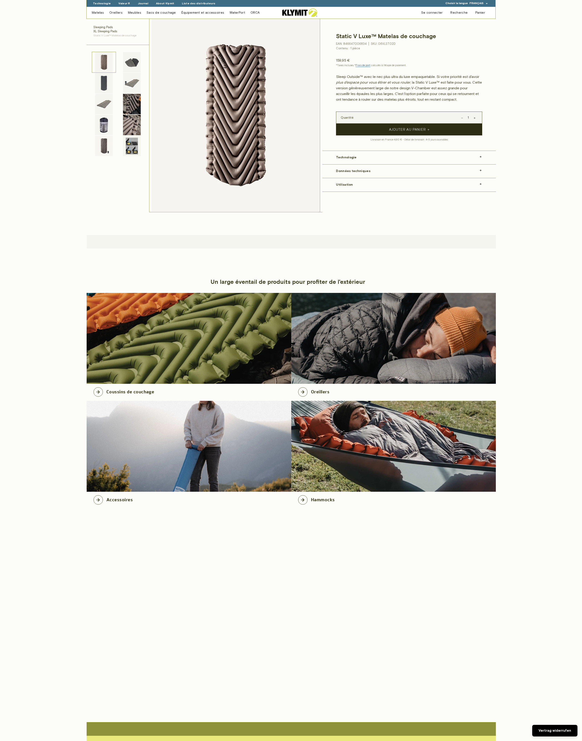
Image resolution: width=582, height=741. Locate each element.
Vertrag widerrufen (555, 731)
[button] (479, 3)
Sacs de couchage (161, 13)
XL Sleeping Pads (105, 31)
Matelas (98, 13)
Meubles (134, 13)
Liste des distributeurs (198, 3)
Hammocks (323, 499)
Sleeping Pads (103, 27)
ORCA (255, 13)
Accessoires (119, 499)
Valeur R (124, 3)
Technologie (102, 3)
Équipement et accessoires (202, 13)
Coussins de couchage (130, 391)
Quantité (347, 118)
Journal (143, 3)
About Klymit (165, 3)
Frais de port (363, 65)
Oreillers (116, 13)
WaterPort (237, 13)
